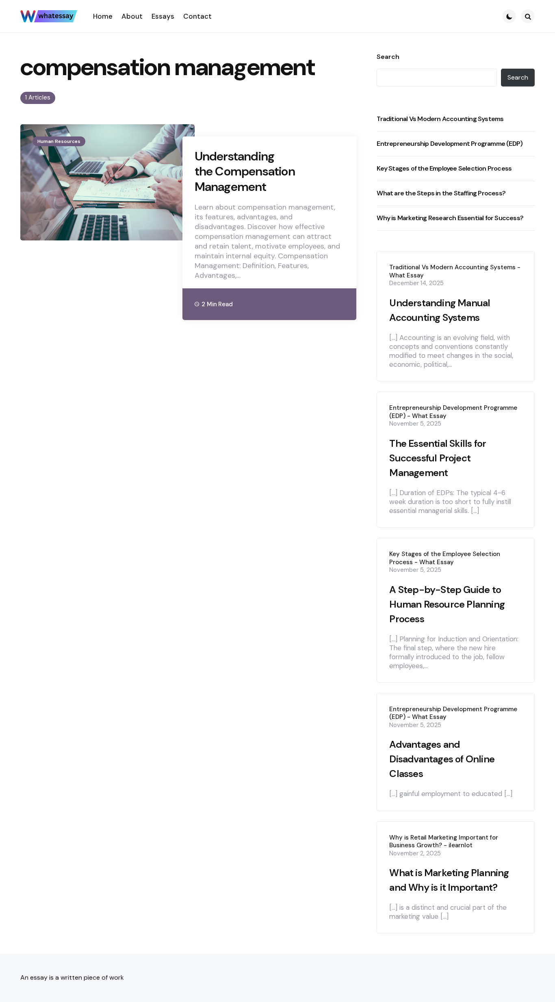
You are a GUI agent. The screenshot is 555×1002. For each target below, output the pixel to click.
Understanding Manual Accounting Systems (439, 310)
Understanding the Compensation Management (245, 172)
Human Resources (58, 141)
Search (388, 57)
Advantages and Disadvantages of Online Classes (441, 759)
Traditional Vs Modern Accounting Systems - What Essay (454, 271)
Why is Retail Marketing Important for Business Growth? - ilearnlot (443, 842)
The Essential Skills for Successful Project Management (437, 458)
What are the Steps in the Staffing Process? (441, 193)
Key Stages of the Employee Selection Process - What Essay (444, 558)
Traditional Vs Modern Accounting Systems (440, 119)
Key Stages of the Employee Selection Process (444, 168)
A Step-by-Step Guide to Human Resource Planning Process (447, 604)
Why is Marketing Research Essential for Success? (450, 218)
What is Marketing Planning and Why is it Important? (449, 880)
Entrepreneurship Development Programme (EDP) (449, 143)
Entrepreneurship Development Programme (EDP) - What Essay (453, 412)
